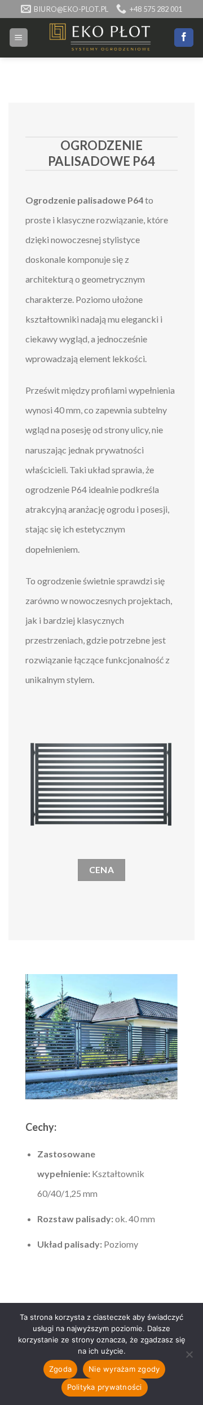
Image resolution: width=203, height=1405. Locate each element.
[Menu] (19, 37)
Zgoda (60, 1368)
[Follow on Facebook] (183, 37)
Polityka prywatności (104, 1386)
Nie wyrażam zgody (124, 1368)
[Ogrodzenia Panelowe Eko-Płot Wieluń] (101, 38)
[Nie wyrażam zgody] (189, 1358)
